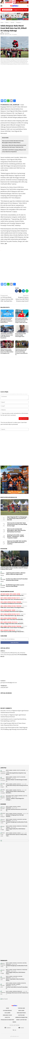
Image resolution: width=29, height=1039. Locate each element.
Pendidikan (18, 602)
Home (7, 1008)
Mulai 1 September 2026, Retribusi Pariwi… (15, 979)
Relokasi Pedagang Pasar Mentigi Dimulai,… (15, 815)
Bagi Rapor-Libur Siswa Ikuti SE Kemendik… (12, 619)
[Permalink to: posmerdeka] (2, 33)
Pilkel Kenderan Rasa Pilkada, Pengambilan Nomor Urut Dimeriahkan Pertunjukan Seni (7, 351)
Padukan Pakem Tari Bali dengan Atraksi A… (16, 780)
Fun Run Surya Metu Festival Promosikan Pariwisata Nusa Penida (17, 579)
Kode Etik (7, 1017)
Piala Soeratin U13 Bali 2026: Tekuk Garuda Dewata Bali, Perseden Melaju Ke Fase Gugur (17, 524)
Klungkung (19, 813)
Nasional (14, 598)
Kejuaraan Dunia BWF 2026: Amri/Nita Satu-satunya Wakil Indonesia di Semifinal (17, 542)
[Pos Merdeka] (14, 5)
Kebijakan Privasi (21, 1012)
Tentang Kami (21, 1008)
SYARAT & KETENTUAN (21, 1019)
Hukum (9, 630)
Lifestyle (19, 770)
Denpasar (9, 598)
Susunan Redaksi (7, 1010)
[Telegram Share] (23, 290)
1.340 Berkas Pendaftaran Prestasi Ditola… (12, 603)
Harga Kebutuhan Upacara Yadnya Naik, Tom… (16, 835)
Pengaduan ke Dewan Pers (7, 1019)
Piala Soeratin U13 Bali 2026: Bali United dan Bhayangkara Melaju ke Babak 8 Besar (6, 320)
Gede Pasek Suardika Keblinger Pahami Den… (13, 631)
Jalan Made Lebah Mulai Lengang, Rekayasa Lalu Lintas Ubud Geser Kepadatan (7, 336)
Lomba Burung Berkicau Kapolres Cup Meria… (16, 773)
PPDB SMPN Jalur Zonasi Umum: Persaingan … (13, 627)
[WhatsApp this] (26, 290)
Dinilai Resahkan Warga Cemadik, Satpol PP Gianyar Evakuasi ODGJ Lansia (14, 568)
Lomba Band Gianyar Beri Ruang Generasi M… (17, 786)
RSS (15, 1030)
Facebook (8, 1027)
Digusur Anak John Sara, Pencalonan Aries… (12, 599)
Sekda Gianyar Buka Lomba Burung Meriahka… (15, 792)
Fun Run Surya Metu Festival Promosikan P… (17, 987)
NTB (13, 622)
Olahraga (18, 984)
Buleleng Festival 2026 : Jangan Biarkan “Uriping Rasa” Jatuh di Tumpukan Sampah (15, 536)
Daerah (14, 594)
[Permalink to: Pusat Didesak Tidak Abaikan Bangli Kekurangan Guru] (22, 328)
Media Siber (21, 1010)
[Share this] (16, 290)
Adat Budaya (3, 594)
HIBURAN (18, 594)
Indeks (14, 1022)
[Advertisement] (14, 83)
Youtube (22, 1027)
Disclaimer (7, 1012)
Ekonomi (9, 610)
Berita (11, 594)
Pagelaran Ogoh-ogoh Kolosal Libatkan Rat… (13, 595)
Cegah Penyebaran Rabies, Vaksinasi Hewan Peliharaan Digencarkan (15, 573)
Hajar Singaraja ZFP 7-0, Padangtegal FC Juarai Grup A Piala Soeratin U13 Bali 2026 (17, 518)
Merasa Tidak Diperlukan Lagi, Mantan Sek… (12, 615)
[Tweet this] (19, 290)
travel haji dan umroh (6, 719)
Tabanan (13, 610)
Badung (7, 594)
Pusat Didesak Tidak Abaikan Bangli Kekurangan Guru (20, 335)
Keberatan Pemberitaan (21, 1017)
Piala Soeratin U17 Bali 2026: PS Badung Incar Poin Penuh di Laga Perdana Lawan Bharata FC (21, 351)
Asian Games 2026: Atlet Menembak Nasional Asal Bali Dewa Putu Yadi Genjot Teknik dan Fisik (21, 320)
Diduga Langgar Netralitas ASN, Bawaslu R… (12, 623)
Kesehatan (23, 983)
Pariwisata (8, 778)
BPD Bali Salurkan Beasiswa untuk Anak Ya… (16, 810)
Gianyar (14, 770)
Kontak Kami (21, 1015)
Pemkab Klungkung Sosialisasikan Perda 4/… (16, 822)
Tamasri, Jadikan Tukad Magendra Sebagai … (15, 799)
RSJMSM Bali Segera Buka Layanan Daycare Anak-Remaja (15, 585)
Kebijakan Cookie (7, 1015)
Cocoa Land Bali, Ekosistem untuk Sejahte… (12, 611)
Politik (18, 598)
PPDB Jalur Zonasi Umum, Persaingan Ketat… (13, 607)
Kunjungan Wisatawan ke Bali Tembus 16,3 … (17, 993)
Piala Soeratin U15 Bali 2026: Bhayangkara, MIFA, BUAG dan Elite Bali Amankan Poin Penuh (16, 530)
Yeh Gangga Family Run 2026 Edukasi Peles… (15, 829)
